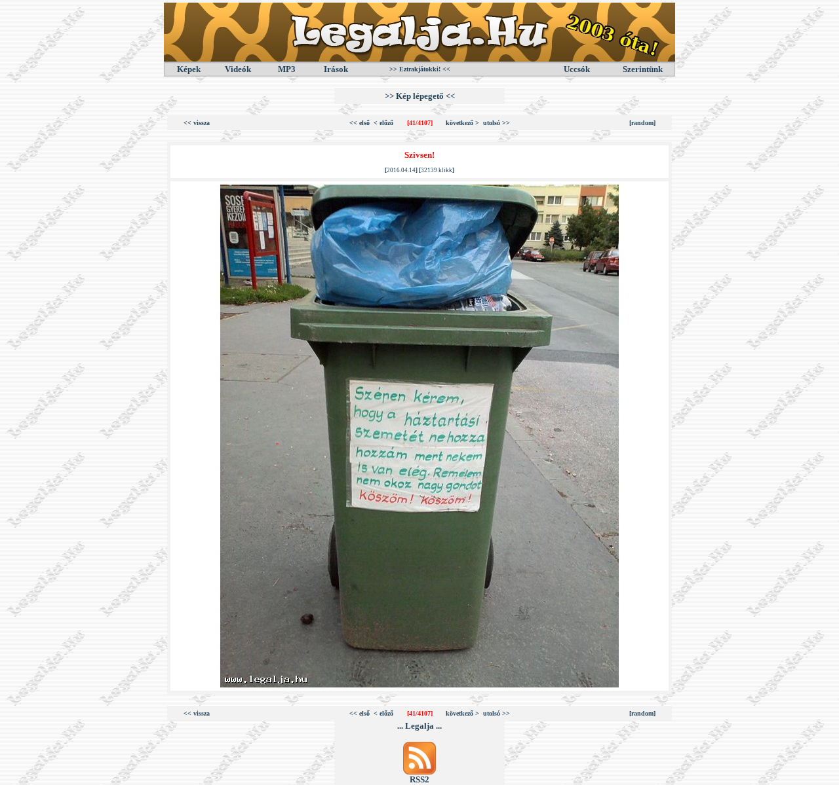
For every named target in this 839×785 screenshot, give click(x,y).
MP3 (287, 69)
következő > (462, 122)
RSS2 (419, 779)
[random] (642, 122)
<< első (359, 122)
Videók (238, 69)
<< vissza (197, 122)
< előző (383, 122)
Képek (189, 69)
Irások (336, 69)
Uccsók (577, 69)
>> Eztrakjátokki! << (419, 69)
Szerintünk (643, 69)
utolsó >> (496, 122)
